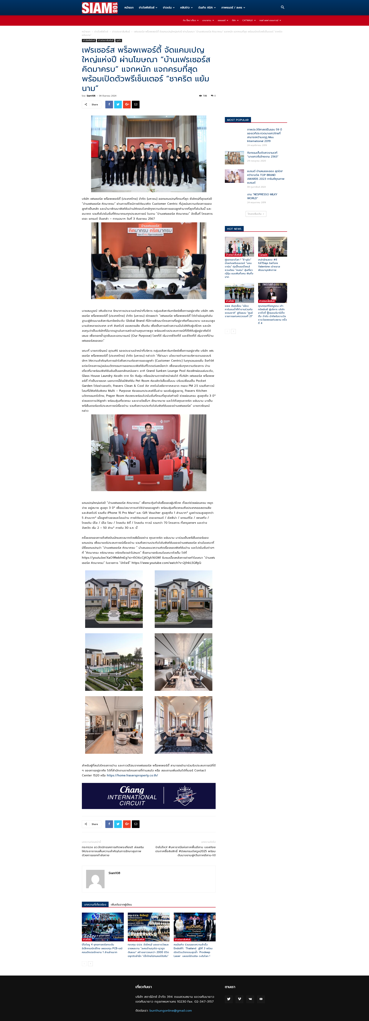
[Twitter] (229, 999)
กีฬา (234, 20)
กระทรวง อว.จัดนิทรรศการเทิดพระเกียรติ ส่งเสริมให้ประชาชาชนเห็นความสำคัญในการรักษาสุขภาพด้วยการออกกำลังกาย (113, 851)
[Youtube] (261, 999)
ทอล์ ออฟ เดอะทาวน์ (268, 20)
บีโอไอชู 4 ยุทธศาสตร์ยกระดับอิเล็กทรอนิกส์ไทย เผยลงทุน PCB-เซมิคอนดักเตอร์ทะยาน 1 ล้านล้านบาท (102, 948)
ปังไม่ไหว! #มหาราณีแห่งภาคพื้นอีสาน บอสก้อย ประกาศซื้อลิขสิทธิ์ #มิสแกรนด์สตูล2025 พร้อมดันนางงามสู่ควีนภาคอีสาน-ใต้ (185, 851)
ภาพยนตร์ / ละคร (231, 8)
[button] (282, 8)
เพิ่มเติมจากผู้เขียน (121, 905)
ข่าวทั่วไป (87, 939)
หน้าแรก (129, 8)
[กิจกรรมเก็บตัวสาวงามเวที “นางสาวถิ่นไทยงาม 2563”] (234, 157)
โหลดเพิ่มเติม (255, 214)
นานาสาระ (206, 20)
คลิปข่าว (185, 8)
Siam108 (91, 95)
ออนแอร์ (221, 20)
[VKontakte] (250, 999)
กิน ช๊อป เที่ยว (189, 20)
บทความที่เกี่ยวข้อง (95, 905)
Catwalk (247, 20)
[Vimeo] (239, 999)
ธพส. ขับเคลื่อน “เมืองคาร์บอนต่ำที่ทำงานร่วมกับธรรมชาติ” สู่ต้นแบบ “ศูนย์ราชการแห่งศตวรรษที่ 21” (239, 311)
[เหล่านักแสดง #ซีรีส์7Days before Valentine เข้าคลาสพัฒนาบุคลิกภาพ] (272, 247)
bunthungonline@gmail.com (171, 1010)
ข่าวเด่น (167, 8)
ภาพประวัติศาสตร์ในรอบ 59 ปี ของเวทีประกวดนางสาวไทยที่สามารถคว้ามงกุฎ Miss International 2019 (264, 135)
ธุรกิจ (118, 40)
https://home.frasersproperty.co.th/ (132, 775)
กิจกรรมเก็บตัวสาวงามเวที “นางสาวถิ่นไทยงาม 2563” (262, 155)
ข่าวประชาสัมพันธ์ (121, 31)
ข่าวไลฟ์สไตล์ (146, 8)
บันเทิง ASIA (205, 8)
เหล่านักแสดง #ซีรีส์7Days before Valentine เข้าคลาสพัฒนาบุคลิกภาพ (269, 265)
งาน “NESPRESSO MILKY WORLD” (262, 196)
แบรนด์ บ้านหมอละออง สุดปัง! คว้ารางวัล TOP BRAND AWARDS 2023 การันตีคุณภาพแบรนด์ (265, 177)
